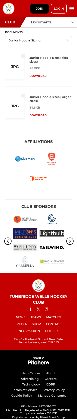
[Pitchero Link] (38, 363)
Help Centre (30, 373)
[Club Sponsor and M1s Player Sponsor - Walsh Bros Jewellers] (25, 248)
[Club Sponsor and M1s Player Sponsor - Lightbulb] (52, 234)
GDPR (50, 384)
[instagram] (46, 310)
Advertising (30, 379)
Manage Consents (52, 396)
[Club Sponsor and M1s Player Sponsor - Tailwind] (52, 248)
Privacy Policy (54, 390)
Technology (31, 384)
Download (38, 76)
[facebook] (30, 310)
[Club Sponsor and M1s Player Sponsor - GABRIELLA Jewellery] (25, 262)
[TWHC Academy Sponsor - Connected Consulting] (52, 220)
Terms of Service (25, 390)
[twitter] (38, 309)
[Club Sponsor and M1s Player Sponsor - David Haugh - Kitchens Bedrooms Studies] (52, 262)
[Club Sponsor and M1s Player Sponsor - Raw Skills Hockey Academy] (25, 220)
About (51, 373)
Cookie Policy (21, 396)
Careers (50, 379)
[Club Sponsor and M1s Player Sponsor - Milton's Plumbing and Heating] (25, 234)
